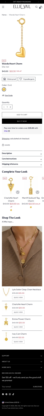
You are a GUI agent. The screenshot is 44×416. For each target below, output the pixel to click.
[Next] (38, 2)
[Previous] (5, 2)
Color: (7, 85)
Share (7, 145)
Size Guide (9, 95)
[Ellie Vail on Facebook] (3, 394)
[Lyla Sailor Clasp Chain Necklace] (6, 293)
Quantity (5, 102)
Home (4, 15)
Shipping (6, 138)
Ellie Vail (5, 67)
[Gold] (4, 89)
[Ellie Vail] (22, 7)
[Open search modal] (36, 7)
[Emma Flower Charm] (6, 323)
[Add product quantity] (4, 107)
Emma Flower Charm (21, 319)
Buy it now (22, 121)
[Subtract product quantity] (10, 107)
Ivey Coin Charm (19, 334)
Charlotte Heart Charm (22, 304)
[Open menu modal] (3, 7)
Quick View (18, 297)
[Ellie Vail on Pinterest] (6, 394)
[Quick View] (17, 192)
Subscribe (37, 387)
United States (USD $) (11, 402)
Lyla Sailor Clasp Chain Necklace (26, 289)
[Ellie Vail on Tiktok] (13, 394)
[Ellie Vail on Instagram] (10, 394)
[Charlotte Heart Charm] (11, 185)
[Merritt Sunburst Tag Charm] (31, 185)
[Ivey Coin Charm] (6, 338)
